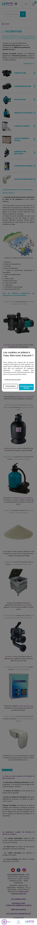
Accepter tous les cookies (26, 387)
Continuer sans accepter (12, 379)
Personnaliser (11, 386)
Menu (9, 922)
